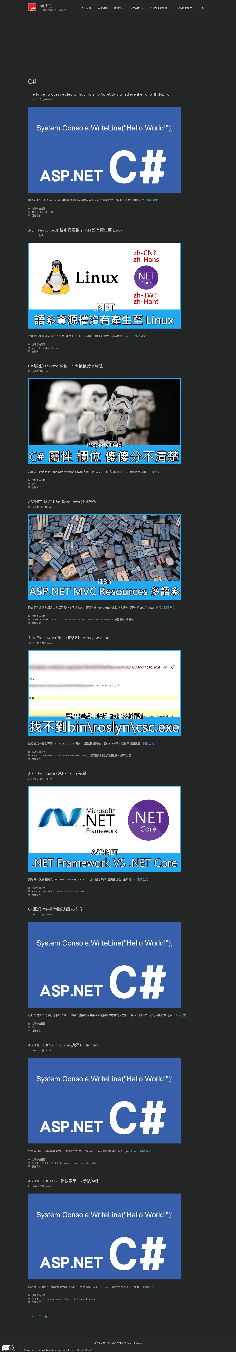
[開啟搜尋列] (203, 8)
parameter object (55, 1298)
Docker (46, 347)
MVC (98, 619)
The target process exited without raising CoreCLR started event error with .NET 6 (99, 94)
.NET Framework (45, 755)
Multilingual (88, 619)
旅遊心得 (87, 8)
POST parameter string (84, 1298)
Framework (75, 755)
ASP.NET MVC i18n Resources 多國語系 (62, 501)
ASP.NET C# (47, 619)
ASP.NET (35, 619)
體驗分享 (119, 8)
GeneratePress (134, 1342)
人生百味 (135, 8)
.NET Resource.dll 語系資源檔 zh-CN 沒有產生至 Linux (75, 230)
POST (68, 1298)
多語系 (129, 619)
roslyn (85, 755)
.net (33, 347)
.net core (42, 891)
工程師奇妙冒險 (158, 8)
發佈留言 (36, 215)
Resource (55, 347)
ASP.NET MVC (61, 619)
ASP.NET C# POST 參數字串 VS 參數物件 (63, 1181)
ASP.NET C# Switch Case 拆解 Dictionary (63, 1045)
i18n (78, 619)
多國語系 (119, 619)
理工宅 (46, 5)
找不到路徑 (125, 755)
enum (74, 1162)
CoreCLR (49, 212)
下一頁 (44, 1316)
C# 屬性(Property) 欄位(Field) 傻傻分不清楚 (65, 365)
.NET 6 (35, 212)
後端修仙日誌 (38, 208)
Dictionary (65, 1162)
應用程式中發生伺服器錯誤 (103, 755)
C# (41, 212)
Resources (108, 619)
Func (82, 1162)
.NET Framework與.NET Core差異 (57, 773)
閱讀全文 (152, 200)
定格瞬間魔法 (184, 8)
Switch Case (92, 1162)
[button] (8, 1347)
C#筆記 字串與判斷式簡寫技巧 (55, 909)
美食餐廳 (103, 8)
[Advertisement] (118, 40)
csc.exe (64, 755)
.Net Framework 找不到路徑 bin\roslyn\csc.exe (68, 637)
